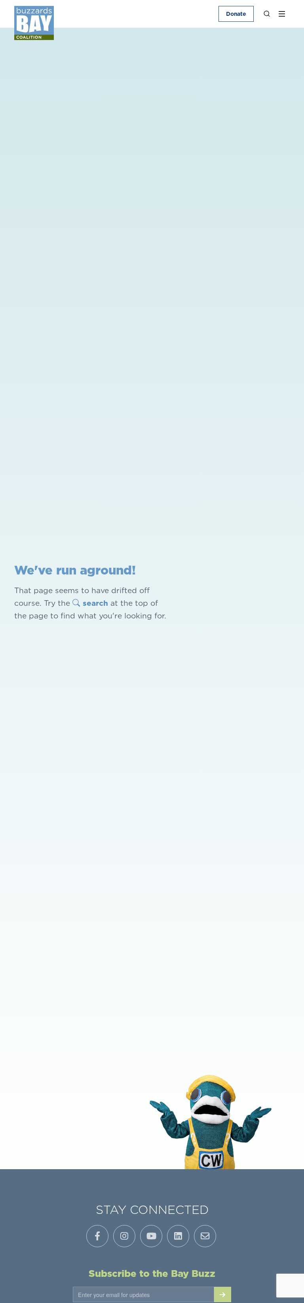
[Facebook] (97, 1236)
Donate (236, 14)
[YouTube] (151, 1236)
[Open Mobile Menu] (282, 14)
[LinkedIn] (178, 1236)
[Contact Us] (205, 1236)
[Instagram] (124, 1236)
